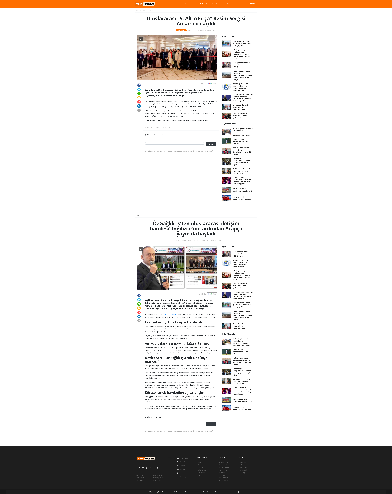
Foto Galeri (184, 458)
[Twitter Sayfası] (140, 468)
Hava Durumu (223, 462)
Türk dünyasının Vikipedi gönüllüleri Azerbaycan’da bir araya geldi (242, 43)
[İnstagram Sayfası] (143, 468)
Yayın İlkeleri (140, 478)
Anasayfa (139, 10)
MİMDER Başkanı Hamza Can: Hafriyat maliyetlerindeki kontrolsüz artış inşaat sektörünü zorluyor (243, 75)
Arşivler (182, 469)
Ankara (180, 4)
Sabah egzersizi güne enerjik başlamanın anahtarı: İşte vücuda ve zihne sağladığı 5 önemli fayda (241, 54)
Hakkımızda (139, 475)
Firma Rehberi (223, 478)
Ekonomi (195, 4)
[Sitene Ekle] (161, 468)
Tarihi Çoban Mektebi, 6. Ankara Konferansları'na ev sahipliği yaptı (242, 65)
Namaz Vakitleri (224, 467)
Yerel (225, 4)
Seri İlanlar (222, 475)
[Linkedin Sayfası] (151, 468)
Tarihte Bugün (223, 470)
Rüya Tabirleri (244, 470)
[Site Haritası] (158, 468)
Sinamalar (222, 473)
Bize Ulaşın (183, 477)
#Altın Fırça (148, 127)
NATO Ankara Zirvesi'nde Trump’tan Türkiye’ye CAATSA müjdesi (242, 171)
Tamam (249, 492)
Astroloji (242, 473)
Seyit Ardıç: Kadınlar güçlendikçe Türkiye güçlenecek (240, 116)
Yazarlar (182, 466)
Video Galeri (183, 462)
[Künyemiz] (178, 473)
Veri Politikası (140, 480)
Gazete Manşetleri (224, 480)
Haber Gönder (157, 480)
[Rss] (154, 468)
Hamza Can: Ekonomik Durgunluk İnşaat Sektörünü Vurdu (241, 107)
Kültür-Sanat (205, 4)
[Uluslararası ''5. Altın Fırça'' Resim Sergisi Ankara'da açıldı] (177, 57)
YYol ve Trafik (223, 465)
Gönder (211, 144)
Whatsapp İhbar (158, 478)
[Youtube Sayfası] (147, 468)
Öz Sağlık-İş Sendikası (171, 314)
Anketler (242, 465)
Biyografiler (243, 467)
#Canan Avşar (166, 127)
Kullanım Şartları (158, 475)
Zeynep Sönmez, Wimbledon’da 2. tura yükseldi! (240, 141)
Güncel (187, 4)
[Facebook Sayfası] (136, 468)
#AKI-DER (157, 127)
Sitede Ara (243, 462)
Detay (241, 492)
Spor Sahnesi (217, 4)
